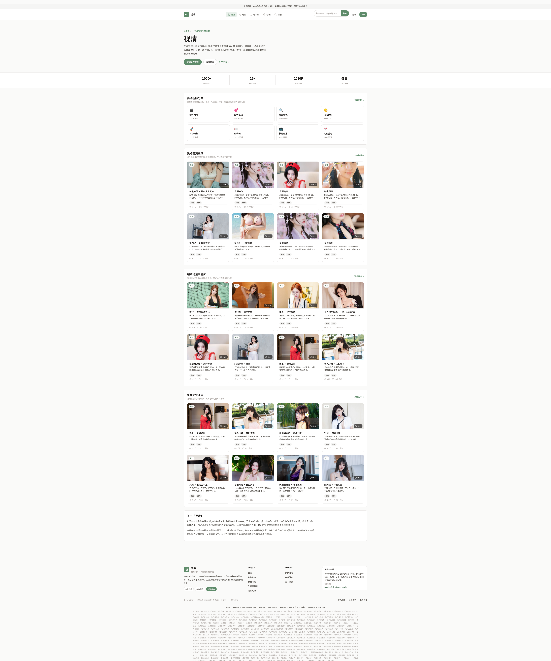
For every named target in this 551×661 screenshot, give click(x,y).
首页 (233, 14)
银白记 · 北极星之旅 (199, 243)
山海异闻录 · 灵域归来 (290, 432)
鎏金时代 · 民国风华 (244, 484)
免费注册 (289, 577)
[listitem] (208, 114)
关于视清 (289, 581)
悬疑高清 (363, 600)
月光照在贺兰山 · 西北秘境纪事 (339, 312)
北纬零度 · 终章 (242, 363)
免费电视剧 (253, 586)
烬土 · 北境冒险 (287, 363)
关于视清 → (224, 62)
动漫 (268, 14)
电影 (244, 14)
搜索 (345, 13)
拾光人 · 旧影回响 (243, 243)
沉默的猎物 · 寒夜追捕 (290, 484)
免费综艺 (352, 600)
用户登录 (289, 573)
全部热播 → (359, 155)
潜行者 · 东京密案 (243, 312)
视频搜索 (210, 62)
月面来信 (238, 191)
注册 (363, 14)
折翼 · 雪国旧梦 (332, 432)
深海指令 (328, 243)
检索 (280, 14)
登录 (354, 14)
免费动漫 (252, 590)
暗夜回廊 (328, 191)
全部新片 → (359, 397)
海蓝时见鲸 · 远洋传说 (200, 363)
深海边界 (283, 243)
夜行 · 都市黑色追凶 (199, 312)
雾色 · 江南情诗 (287, 312)
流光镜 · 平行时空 (333, 484)
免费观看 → (359, 100)
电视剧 (256, 14)
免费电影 (252, 581)
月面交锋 (283, 191)
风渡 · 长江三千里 (198, 484)
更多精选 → (359, 276)
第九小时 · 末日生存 (334, 363)
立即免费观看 (193, 62)
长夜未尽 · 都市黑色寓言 (201, 191)
